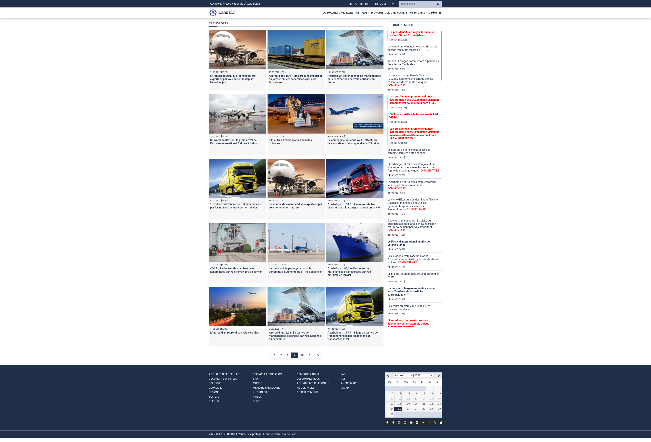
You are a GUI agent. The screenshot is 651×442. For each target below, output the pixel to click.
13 (416, 398)
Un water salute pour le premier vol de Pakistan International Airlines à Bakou (234, 141)
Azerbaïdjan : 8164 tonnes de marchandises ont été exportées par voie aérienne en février (354, 79)
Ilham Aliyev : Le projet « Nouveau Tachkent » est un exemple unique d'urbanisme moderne (408, 323)
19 (408, 403)
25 (399, 408)
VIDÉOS (433, 12)
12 (408, 398)
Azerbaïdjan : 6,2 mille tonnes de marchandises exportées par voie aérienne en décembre (295, 336)
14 (423, 398)
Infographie (261, 392)
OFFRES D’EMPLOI (307, 392)
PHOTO (257, 401)
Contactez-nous (308, 374)
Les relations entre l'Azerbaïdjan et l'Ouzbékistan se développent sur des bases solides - (413, 259)
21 (423, 403)
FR (371, 3)
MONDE (257, 383)
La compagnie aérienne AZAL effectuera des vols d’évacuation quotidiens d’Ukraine (353, 141)
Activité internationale (313, 383)
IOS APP (345, 387)
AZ (350, 3)
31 (392, 414)
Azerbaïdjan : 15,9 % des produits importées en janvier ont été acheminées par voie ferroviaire (295, 79)
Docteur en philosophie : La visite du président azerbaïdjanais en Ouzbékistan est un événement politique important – (412, 225)
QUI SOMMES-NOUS (308, 378)
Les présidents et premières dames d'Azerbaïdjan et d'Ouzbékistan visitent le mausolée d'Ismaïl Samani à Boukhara (414, 133)
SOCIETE (402, 12)
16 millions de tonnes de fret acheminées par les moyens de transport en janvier (235, 206)
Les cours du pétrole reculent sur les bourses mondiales (409, 307)
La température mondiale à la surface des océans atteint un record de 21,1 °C (412, 48)
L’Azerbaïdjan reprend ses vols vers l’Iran (235, 332)
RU (356, 3)
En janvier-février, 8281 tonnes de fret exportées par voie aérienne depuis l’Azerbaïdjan (233, 79)
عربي (383, 3)
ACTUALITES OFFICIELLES (338, 12)
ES (376, 3)
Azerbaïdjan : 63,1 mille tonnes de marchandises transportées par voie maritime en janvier (350, 271)
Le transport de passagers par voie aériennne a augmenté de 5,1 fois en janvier (296, 270)
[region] (415, 179)
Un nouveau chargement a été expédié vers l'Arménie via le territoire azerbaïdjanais (411, 291)
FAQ (343, 374)
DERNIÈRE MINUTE (402, 25)
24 (392, 408)
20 (416, 403)
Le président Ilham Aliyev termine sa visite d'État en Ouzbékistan (411, 34)
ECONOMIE (377, 12)
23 (439, 403)
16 (439, 398)
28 (423, 408)
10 (302, 355)
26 (408, 408)
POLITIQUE (361, 12)
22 (431, 403)
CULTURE (390, 12)
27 (416, 408)
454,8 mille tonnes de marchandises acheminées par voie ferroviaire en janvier (236, 270)
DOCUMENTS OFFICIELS (223, 378)
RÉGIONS (214, 392)
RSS (343, 378)
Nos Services (305, 387)
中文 (391, 3)
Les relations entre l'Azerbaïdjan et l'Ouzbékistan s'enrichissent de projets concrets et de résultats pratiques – (410, 80)
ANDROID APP (349, 383)
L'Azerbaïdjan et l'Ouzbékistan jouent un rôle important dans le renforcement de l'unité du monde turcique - (413, 167)
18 (399, 403)
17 (392, 403)
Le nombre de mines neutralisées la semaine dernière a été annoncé (409, 151)
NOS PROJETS (417, 12)
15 (431, 398)
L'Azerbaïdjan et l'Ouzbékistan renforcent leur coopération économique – (412, 185)
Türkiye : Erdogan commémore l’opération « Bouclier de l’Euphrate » (413, 62)
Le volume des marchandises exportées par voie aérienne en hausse (295, 206)
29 (431, 408)
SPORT (257, 378)
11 (310, 355)
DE (366, 3)
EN (361, 3)
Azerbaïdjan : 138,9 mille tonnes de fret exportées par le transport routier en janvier (354, 206)
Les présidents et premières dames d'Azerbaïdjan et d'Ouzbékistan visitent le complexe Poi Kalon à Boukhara (414, 100)
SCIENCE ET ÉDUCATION (267, 374)
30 (439, 408)
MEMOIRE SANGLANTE (266, 387)
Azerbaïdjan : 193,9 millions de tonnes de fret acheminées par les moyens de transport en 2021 (353, 336)
